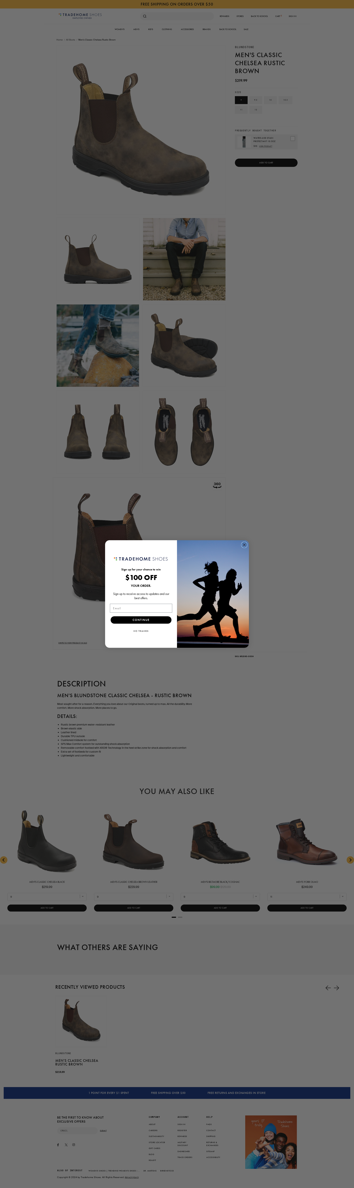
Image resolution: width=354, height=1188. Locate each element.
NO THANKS (141, 631)
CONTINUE (141, 620)
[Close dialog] (244, 545)
